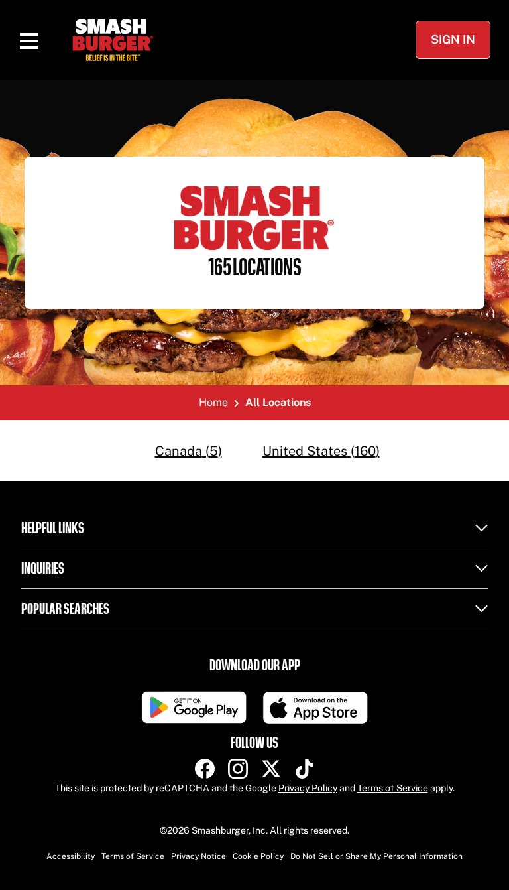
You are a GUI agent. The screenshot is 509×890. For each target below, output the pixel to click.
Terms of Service (392, 788)
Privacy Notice (198, 856)
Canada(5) (188, 451)
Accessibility (70, 856)
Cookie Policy (258, 856)
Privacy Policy (307, 788)
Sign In (453, 39)
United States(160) (321, 451)
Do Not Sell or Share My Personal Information (376, 856)
